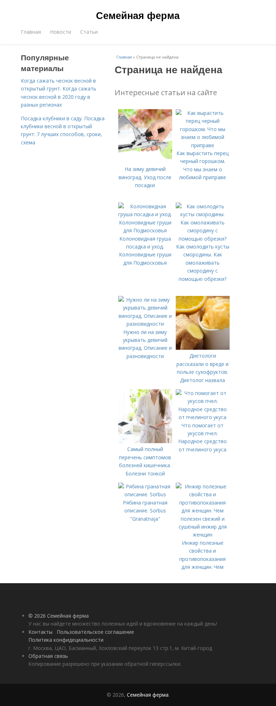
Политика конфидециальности (66, 639)
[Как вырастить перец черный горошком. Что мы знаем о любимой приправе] (203, 145)
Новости (60, 31)
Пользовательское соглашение (95, 631)
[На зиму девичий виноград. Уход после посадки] (145, 161)
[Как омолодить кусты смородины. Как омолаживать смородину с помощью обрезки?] (203, 238)
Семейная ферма (138, 15)
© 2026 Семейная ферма (58, 615)
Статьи (89, 31)
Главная (31, 31)
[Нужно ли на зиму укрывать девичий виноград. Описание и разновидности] (145, 323)
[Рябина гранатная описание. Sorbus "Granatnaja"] (145, 494)
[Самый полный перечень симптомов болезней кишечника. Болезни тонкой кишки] (145, 441)
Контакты (40, 631)
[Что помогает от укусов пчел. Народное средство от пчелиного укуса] (203, 417)
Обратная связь (48, 655)
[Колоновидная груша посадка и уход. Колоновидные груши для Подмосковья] (145, 230)
